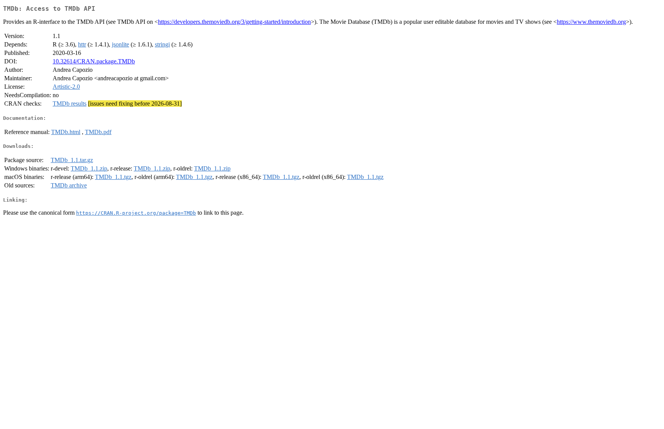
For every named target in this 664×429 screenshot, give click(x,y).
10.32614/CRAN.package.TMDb (94, 61)
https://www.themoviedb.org (591, 21)
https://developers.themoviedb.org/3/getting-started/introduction (234, 21)
